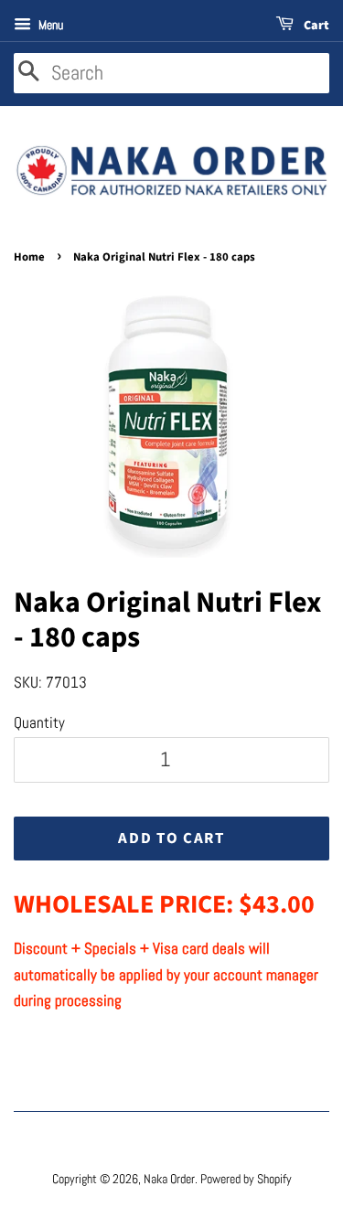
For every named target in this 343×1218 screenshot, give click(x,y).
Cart (315, 25)
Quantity (39, 722)
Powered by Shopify (246, 1178)
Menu (49, 24)
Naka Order (169, 1178)
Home (29, 257)
